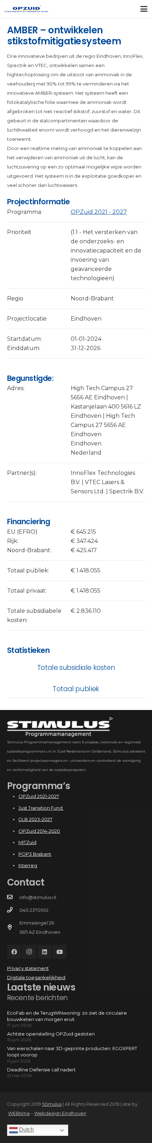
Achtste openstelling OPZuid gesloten (51, 1034)
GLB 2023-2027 (35, 819)
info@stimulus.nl (37, 897)
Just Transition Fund (41, 808)
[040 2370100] (13, 910)
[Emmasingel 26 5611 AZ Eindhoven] (13, 927)
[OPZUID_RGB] (26, 8)
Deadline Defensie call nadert (41, 1069)
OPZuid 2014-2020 (39, 831)
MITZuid (27, 842)
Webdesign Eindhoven (60, 1113)
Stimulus (52, 1104)
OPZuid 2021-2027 (38, 796)
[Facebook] (14, 952)
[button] (144, 8)
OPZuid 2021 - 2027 (99, 212)
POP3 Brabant (34, 854)
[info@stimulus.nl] (13, 897)
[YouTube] (60, 952)
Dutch (26, 1130)
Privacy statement (28, 968)
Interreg (27, 865)
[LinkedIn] (44, 952)
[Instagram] (29, 952)
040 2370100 (33, 910)
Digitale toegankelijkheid (36, 977)
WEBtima (19, 1113)
